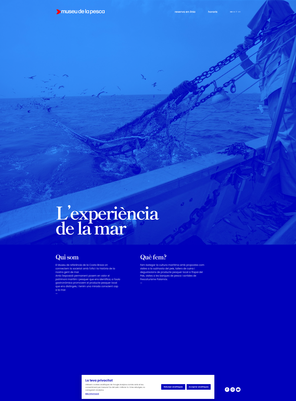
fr (236, 11)
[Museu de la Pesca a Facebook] (227, 389)
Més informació (92, 394)
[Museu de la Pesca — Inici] (80, 12)
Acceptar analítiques (199, 387)
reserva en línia (185, 12)
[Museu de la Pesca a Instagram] (232, 389)
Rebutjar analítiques (173, 387)
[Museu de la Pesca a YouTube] (238, 389)
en (239, 11)
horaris (212, 12)
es (234, 11)
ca (231, 11)
